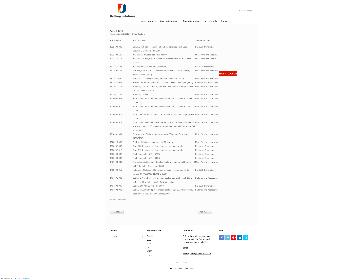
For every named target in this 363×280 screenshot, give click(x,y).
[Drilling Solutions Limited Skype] (245, 237)
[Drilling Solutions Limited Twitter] (227, 237)
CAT (148, 247)
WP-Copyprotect (24, 278)
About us (152, 21)
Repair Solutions (191, 21)
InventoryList (211, 21)
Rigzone (150, 255)
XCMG (149, 251)
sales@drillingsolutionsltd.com (197, 253)
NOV (149, 244)
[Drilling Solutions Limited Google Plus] (233, 237)
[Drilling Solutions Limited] (122, 11)
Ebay (149, 240)
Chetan (15, 278)
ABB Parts (116, 212)
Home (142, 21)
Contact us (225, 21)
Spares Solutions (168, 21)
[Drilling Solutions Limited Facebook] (221, 237)
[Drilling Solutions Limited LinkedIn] (239, 237)
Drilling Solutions (138, 34)
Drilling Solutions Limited (178, 268)
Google (150, 236)
